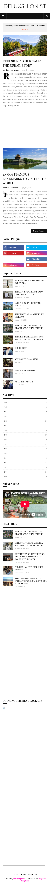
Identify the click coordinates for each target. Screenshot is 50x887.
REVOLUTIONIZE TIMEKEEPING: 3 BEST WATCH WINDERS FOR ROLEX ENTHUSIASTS (30, 557)
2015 (25, 453)
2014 (25, 458)
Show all (25, 29)
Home (16, 874)
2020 (25, 430)
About (23, 874)
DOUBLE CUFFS (22, 348)
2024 (25, 411)
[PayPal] (13, 259)
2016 (25, 449)
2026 (25, 402)
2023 (25, 416)
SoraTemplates (19, 878)
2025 (25, 407)
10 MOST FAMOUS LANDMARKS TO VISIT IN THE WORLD (24, 178)
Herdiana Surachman (12, 70)
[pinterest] (13, 253)
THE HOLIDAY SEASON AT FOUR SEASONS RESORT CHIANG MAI (29, 338)
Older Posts (38, 231)
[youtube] (36, 265)
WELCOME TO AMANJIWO (27, 359)
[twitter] (36, 247)
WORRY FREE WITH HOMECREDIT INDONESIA (30, 281)
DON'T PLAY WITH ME (25, 370)
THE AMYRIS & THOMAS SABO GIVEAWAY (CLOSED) (29, 293)
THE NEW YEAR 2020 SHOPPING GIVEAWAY (29, 315)
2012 (25, 467)
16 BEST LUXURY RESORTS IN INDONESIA (28, 304)
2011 (25, 472)
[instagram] (36, 253)
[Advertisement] (25, 127)
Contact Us (32, 874)
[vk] (36, 259)
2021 (25, 425)
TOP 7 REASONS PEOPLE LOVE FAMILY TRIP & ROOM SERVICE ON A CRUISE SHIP (31, 581)
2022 (25, 421)
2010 (25, 476)
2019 (25, 435)
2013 (25, 462)
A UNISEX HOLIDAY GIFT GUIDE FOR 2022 (29, 568)
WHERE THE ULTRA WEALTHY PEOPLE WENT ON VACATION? (29, 326)
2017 (25, 444)
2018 (25, 439)
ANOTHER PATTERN (24, 381)
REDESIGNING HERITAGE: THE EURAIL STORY (22, 63)
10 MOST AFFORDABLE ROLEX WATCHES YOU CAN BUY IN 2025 (29, 544)
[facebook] (13, 247)
